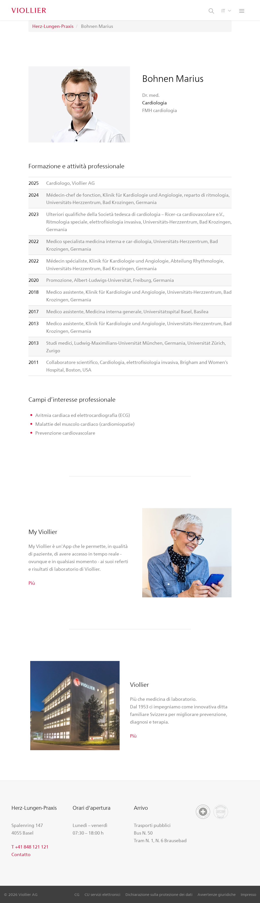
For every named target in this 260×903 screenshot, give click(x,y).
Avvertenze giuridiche (217, 894)
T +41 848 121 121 (29, 846)
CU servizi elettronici (102, 894)
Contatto (20, 854)
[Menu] (242, 11)
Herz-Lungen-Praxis (52, 26)
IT (223, 10)
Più (31, 583)
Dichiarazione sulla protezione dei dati (158, 894)
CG (76, 894)
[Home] (28, 10)
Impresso (248, 894)
